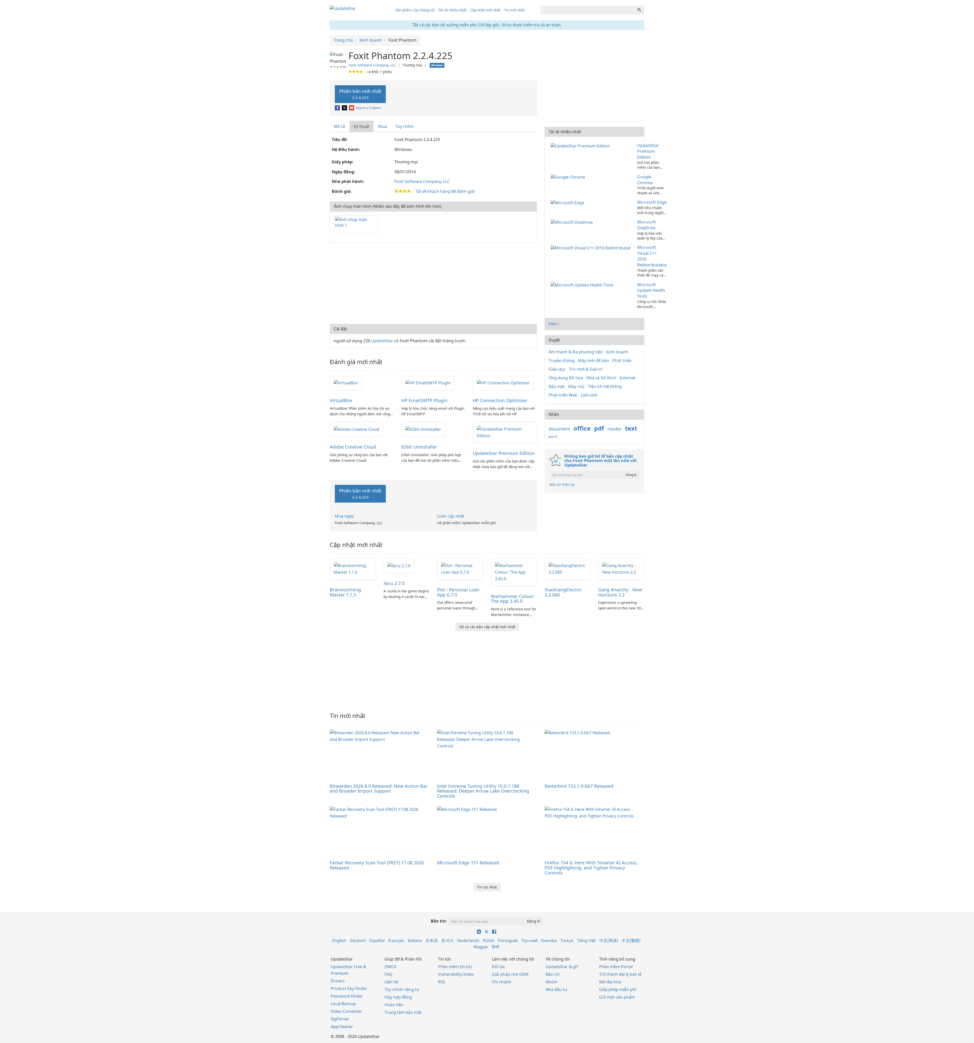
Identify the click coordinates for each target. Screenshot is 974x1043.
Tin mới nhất (514, 10)
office (581, 428)
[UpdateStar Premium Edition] (505, 432)
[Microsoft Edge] (568, 202)
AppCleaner (342, 1026)
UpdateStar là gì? (562, 966)
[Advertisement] (433, 283)
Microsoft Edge (652, 202)
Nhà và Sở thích (601, 378)
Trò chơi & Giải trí (585, 369)
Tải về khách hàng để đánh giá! (445, 191)
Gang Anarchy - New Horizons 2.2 (620, 592)
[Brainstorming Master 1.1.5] (353, 568)
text (631, 428)
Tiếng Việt (586, 940)
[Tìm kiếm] (639, 10)
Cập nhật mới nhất (485, 10)
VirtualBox (341, 400)
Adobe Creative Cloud (353, 447)
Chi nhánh (501, 982)
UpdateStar (382, 341)
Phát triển (622, 360)
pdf (599, 428)
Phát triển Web (563, 395)
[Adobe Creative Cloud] (356, 429)
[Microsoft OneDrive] (573, 222)
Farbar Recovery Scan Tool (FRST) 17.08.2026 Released (377, 865)
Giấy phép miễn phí (617, 989)
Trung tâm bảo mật (403, 1012)
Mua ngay (344, 516)
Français (396, 940)
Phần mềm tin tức (455, 966)
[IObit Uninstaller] (423, 429)
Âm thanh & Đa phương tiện (576, 352)
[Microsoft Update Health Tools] (583, 284)
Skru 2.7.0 (394, 583)
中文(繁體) (631, 940)
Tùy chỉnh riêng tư (402, 989)
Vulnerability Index (456, 974)
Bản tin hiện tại (562, 484)
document (559, 429)
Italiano (415, 940)
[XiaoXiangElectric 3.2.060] (568, 568)
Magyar (481, 947)
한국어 (447, 940)
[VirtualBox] (346, 383)
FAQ (388, 974)
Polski (488, 940)
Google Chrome (645, 179)
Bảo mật (557, 386)
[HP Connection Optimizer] (503, 383)
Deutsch (358, 940)
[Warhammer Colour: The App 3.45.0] (514, 572)
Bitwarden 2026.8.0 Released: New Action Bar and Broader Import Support (378, 788)
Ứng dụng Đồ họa (566, 378)
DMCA (390, 966)
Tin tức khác (487, 887)
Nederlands (468, 940)
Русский (529, 940)
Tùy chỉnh (404, 126)
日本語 (432, 940)
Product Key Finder (349, 988)
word (553, 436)
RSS (441, 982)
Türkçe (566, 940)
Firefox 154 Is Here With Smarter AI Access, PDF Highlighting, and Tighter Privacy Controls (591, 868)
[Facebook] (338, 108)
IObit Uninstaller (419, 447)
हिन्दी (495, 947)
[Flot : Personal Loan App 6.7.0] (460, 568)
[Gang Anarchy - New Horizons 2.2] (621, 568)
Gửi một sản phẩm (617, 997)
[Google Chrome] (569, 177)
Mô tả (339, 126)
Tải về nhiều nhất (452, 10)
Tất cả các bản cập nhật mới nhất (487, 626)
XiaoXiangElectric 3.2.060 (563, 592)
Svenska (549, 940)
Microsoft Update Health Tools (651, 290)
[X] (345, 108)
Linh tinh (589, 395)
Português (508, 940)
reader (614, 429)
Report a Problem (368, 108)
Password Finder (347, 996)
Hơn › (554, 324)
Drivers (338, 981)
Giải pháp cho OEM (510, 974)
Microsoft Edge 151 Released (468, 863)
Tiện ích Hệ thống (605, 386)
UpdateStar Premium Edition (504, 453)
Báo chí (553, 974)
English (339, 940)
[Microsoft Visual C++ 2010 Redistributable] (592, 247)
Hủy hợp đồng (398, 997)
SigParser (340, 1019)
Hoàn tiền (394, 1004)
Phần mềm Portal (616, 966)
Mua (382, 126)
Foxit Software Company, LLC (372, 65)
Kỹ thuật (362, 126)
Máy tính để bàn (593, 360)
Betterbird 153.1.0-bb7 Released (579, 786)
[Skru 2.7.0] (399, 565)
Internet (627, 378)
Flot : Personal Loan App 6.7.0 (458, 592)
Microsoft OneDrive (646, 225)
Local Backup (343, 1003)
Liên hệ (391, 982)
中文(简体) (608, 940)
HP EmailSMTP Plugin (424, 400)
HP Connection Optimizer (500, 400)
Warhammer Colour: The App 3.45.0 (512, 598)
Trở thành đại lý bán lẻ (620, 974)
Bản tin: (439, 921)
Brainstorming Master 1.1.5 (345, 592)
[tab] (340, 126)
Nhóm (552, 982)
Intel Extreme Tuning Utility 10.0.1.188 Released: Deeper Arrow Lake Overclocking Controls (483, 791)
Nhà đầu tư (556, 989)
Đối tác (498, 966)
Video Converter (346, 1011)
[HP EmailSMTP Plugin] (427, 383)
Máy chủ (576, 386)
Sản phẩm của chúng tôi (415, 10)
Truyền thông (562, 360)
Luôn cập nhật (450, 516)
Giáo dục (557, 369)
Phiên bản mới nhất (360, 94)
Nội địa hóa (610, 982)
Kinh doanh (617, 352)
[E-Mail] (352, 108)
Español (377, 940)
